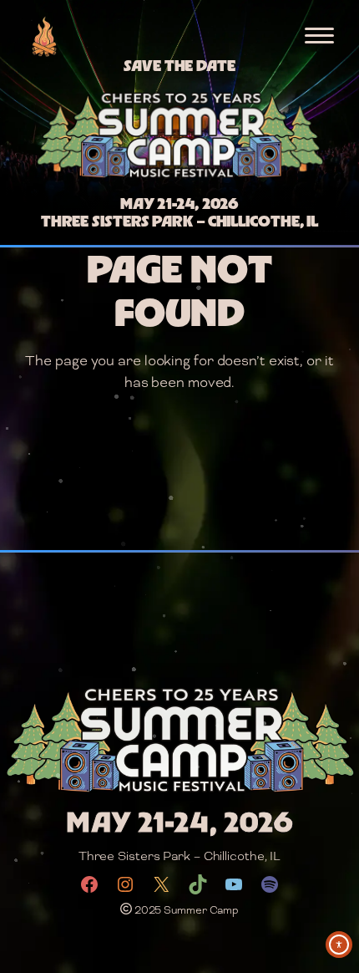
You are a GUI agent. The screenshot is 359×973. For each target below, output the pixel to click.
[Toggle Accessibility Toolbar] (339, 944)
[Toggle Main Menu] (319, 36)
